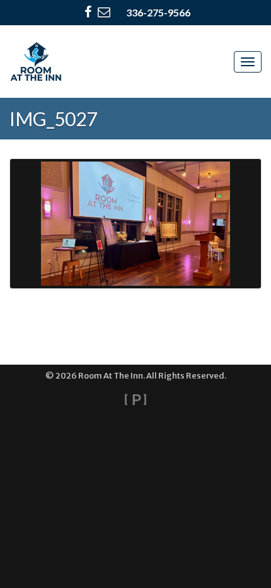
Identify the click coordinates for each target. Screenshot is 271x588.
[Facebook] (88, 12)
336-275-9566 (158, 12)
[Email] (104, 12)
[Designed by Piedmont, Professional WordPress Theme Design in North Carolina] (135, 399)
